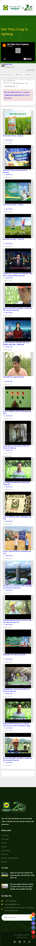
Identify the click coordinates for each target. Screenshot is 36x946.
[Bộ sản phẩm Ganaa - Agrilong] (18, 123)
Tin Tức (4, 843)
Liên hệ (4, 862)
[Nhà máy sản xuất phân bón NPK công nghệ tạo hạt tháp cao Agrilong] (18, 573)
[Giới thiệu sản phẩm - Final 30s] (18, 226)
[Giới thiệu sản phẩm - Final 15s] (18, 192)
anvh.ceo (9, 140)
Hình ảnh (4, 854)
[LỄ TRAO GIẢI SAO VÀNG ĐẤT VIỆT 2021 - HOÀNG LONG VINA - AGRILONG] (18, 329)
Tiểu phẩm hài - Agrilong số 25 (13, 377)
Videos (3, 847)
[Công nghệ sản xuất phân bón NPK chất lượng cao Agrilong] (18, 433)
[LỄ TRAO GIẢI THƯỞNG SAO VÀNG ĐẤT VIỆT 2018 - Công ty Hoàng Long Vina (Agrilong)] (18, 260)
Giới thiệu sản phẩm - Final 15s (13, 205)
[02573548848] (33, 914)
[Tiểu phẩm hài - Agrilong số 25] (18, 364)
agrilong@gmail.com (12, 904)
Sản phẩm (5, 839)
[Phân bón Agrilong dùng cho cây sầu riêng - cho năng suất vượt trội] (18, 607)
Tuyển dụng (5, 850)
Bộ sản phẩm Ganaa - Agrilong (13, 136)
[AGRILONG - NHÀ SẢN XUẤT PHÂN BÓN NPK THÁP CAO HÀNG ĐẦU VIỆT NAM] (12, 8)
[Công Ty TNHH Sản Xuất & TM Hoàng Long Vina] (18, 398)
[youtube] (33, 932)
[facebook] (33, 927)
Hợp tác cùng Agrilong (9, 858)
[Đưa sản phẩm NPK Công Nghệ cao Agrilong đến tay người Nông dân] (18, 295)
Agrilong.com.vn (22, 937)
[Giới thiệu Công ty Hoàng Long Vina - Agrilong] (18, 157)
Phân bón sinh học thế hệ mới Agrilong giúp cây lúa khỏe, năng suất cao (22, 875)
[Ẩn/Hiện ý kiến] (26, 83)
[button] (18, 50)
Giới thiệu (5, 835)
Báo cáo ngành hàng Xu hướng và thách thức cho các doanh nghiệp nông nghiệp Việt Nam (21, 886)
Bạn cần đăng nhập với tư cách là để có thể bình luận (17, 95)
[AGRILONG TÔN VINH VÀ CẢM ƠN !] (18, 642)
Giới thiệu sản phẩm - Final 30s (13, 239)
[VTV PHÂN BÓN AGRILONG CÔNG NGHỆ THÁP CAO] (18, 469)
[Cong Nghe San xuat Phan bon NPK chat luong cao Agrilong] (18, 676)
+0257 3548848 (10, 901)
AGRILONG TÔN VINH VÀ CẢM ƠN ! (14, 655)
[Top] (33, 936)
